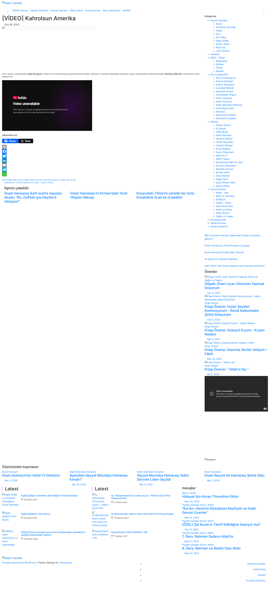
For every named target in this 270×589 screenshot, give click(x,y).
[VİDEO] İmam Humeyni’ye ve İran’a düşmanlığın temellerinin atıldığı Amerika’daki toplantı (53, 533)
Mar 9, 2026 (146, 484)
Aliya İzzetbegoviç (226, 77)
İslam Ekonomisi (224, 206)
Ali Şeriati (221, 128)
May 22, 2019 (191, 553)
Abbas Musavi (223, 125)
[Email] (101, 165)
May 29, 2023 (191, 501)
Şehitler (127, 10)
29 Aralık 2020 (30, 518)
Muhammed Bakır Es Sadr (229, 162)
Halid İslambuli (223, 135)
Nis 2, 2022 (213, 374)
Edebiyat (220, 199)
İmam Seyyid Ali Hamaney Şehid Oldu (234, 475)
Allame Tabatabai (225, 84)
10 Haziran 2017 (121, 518)
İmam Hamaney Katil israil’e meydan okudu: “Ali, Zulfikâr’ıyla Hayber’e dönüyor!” (33, 197)
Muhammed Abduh (226, 115)
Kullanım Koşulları (256, 563)
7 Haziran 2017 (121, 536)
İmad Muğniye (223, 148)
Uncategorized (218, 219)
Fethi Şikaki (222, 131)
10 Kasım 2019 (120, 502)
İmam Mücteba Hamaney (229, 104)
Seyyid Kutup (223, 185)
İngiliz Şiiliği (222, 40)
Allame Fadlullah (224, 81)
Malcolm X (221, 155)
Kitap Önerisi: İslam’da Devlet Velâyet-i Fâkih (236, 352)
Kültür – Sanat (217, 57)
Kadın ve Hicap (224, 209)
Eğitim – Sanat (223, 202)
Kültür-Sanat (76, 10)
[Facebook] (101, 151)
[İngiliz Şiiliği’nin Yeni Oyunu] (10, 519)
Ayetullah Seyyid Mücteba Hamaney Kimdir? (99, 477)
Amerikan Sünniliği (225, 27)
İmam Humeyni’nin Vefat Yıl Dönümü (31, 475)
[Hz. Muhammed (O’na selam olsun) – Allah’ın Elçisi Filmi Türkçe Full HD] (100, 501)
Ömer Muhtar (223, 175)
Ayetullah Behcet (225, 88)
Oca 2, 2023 (213, 319)
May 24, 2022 (214, 358)
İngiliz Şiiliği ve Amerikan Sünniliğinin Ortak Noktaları (49, 495)
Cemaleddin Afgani (226, 94)
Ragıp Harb (222, 179)
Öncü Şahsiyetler (112, 10)
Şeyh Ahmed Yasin (226, 182)
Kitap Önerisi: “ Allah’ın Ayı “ (227, 369)
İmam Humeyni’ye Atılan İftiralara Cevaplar (227, 245)
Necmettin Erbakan (226, 118)
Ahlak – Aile (222, 192)
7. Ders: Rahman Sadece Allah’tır (208, 536)
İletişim (262, 575)
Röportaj (220, 47)
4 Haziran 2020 (31, 539)
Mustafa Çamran (224, 169)
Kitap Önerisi (223, 212)
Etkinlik (220, 64)
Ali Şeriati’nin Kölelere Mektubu (221, 259)
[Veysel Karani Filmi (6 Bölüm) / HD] (100, 537)
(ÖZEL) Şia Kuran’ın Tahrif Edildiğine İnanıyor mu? (221, 524)
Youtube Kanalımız (256, 580)
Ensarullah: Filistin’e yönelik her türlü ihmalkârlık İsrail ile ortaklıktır (165, 195)
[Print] (101, 147)
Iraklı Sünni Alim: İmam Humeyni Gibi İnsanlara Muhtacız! (235, 265)
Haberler (214, 54)
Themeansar (65, 562)
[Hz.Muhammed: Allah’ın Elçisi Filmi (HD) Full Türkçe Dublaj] (100, 519)
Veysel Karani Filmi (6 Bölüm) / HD (129, 532)
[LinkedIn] (101, 160)
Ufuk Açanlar (223, 50)
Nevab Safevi (223, 172)
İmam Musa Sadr (225, 108)
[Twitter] (101, 156)
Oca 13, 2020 (191, 529)
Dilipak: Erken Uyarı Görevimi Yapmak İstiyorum (234, 286)
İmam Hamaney (224, 98)
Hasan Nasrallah (224, 142)
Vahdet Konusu (20, 10)
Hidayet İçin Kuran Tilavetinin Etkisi (210, 496)
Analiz (219, 30)
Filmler (219, 67)
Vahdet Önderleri (39, 10)
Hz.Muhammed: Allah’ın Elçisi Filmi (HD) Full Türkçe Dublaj (142, 514)
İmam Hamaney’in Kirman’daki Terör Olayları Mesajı (99, 195)
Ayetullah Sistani (224, 91)
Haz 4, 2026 (11, 480)
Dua (218, 34)
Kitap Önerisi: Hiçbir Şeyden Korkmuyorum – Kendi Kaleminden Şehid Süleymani (232, 310)
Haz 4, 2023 (213, 292)
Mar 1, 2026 (213, 480)
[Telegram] (101, 169)
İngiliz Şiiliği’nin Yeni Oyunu (35, 514)
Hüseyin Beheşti (224, 145)
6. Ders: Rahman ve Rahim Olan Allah (211, 548)
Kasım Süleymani (225, 152)
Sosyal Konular (93, 10)
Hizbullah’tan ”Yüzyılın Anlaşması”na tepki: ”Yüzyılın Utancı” (29, 183)
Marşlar (220, 71)
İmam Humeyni (224, 101)
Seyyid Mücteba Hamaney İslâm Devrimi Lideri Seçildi (163, 477)
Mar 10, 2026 (79, 484)
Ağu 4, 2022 (213, 339)
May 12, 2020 (191, 517)
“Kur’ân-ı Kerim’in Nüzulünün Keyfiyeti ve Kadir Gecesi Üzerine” (219, 510)
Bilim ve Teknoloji (225, 196)
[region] (236, 439)
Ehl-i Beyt (221, 37)
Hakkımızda (259, 569)
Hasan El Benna (224, 138)
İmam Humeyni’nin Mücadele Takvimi (224, 252)
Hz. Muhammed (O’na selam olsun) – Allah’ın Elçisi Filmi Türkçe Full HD (140, 497)
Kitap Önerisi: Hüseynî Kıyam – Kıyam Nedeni (235, 332)
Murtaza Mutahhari (226, 165)
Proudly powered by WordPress (19, 562)
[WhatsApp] (101, 174)
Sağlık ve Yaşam (224, 216)
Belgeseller (221, 61)
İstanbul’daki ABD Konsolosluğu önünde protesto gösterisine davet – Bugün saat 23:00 (39, 180)
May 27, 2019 (191, 541)
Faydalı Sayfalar (59, 10)
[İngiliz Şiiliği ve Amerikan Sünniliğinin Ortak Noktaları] (10, 501)
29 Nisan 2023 (30, 499)
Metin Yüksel (222, 158)
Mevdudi (220, 111)
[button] (6, 12)
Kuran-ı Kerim (223, 44)
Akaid (219, 23)
